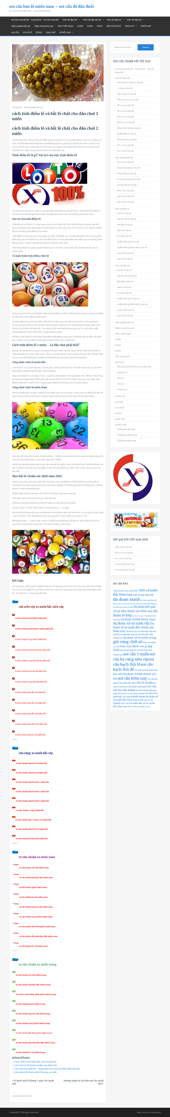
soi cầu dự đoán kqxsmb (145, 670)
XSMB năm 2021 (145, 700)
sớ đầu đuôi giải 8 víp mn (128, 298)
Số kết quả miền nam (126, 440)
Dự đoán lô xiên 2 (138, 616)
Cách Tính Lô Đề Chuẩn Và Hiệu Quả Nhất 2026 (35, 1065)
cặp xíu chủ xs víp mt (126, 219)
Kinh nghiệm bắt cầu (20, 26)
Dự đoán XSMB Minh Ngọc (138, 619)
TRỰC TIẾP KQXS (65, 26)
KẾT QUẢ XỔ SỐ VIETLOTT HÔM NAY (134, 367)
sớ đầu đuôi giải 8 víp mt (128, 242)
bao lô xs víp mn (124, 270)
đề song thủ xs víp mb (127, 139)
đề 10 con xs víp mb (126, 122)
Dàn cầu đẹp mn (134, 20)
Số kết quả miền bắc (126, 429)
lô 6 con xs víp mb (125, 151)
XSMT (100, 26)
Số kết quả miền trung (127, 435)
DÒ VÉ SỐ (27, 32)
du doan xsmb (126, 599)
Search (145, 47)
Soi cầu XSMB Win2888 (135, 693)
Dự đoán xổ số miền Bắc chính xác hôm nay (133, 627)
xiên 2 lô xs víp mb (125, 196)
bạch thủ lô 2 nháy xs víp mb (130, 82)
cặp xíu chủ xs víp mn (127, 276)
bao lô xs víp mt (124, 213)
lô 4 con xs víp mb (125, 145)
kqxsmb (123, 650)
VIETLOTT (130, 26)
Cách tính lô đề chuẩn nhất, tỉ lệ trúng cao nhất (35, 1072)
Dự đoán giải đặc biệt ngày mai (132, 604)
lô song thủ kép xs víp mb (129, 179)
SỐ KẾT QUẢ (65, 32)
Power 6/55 (122, 389)
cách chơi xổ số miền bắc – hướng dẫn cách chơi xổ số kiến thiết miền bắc (47, 1069)
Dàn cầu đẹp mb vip (92, 20)
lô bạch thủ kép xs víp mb (128, 168)
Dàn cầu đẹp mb (70, 20)
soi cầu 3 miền (136, 654)
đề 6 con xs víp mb (125, 111)
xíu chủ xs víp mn (125, 315)
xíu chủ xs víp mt (125, 259)
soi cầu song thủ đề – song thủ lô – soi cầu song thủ (35, 20)
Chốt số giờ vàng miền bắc (125, 591)
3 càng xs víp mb (125, 88)
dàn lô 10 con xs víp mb (127, 99)
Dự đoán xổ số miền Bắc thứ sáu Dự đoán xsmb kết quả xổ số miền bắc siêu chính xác (134, 634)
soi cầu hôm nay (132, 678)
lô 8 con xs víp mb (125, 162)
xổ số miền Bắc (134, 703)
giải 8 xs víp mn (124, 287)
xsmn (116, 703)
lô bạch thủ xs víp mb (126, 173)
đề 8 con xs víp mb (125, 117)
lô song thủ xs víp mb (127, 185)
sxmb (134, 696)
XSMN (90, 26)
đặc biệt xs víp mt (125, 224)
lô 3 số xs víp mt (124, 236)
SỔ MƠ (39, 32)
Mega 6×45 (122, 372)
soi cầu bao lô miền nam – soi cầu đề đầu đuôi (51, 6)
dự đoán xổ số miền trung (139, 637)
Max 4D (120, 384)
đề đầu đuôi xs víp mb (126, 134)
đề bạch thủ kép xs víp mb (129, 128)
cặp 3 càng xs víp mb (126, 94)
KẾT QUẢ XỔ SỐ (114, 26)
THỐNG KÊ (146, 26)
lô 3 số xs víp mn (124, 293)
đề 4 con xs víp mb (125, 105)
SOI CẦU (15, 32)
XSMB (80, 26)
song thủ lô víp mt (125, 253)
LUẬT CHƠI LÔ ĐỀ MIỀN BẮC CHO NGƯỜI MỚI (35, 1062)
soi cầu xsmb (126, 690)
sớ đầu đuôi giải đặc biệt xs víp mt (132, 247)
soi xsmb (127, 697)
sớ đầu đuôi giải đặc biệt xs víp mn (132, 304)
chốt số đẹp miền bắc (143, 595)
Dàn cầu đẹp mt (114, 20)
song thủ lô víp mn (125, 310)
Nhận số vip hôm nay (43, 26)
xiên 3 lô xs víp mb (125, 190)
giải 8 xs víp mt (124, 230)
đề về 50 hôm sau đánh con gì (139, 707)
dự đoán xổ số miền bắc (131, 623)
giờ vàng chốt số (127, 641)
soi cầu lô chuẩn (142, 682)
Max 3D (120, 378)
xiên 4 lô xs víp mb (125, 202)
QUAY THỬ (51, 32)
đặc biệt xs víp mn (125, 281)
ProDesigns (155, 1112)
